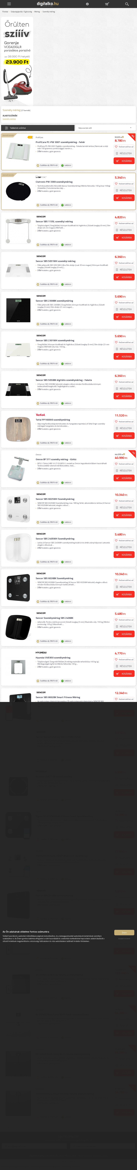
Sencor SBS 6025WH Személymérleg (55, 499)
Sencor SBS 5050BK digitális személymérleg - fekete (64, 380)
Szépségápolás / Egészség (21, 12)
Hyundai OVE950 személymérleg (53, 657)
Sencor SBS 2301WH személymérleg (55, 340)
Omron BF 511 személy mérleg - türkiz (56, 459)
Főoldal (5, 12)
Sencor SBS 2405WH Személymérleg (55, 538)
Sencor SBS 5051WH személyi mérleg (55, 261)
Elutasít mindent (124, 938)
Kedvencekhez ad (126, 146)
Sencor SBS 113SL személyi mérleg (54, 221)
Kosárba (127, 161)
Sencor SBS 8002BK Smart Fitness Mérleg (58, 697)
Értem (124, 932)
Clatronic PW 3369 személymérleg (54, 182)
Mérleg (37, 12)
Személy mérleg (9, 118)
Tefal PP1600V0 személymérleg (53, 419)
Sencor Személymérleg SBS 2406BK (54, 618)
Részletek (126, 153)
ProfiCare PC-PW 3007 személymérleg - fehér (60, 142)
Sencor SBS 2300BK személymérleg (54, 301)
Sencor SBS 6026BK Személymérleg (54, 578)
